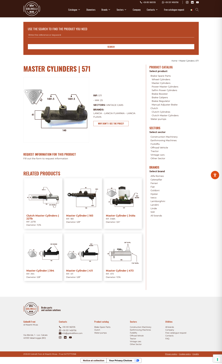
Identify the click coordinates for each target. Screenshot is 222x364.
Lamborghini (158, 201)
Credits (195, 354)
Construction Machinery (164, 136)
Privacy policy (171, 354)
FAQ (167, 339)
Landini (155, 204)
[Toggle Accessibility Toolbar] (215, 175)
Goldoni (155, 190)
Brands (104, 9)
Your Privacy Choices (120, 360)
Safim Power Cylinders (164, 90)
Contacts (151, 9)
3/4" (118, 222)
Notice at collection (93, 360)
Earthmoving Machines (164, 140)
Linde (154, 208)
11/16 (39, 225)
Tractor (155, 151)
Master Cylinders (161, 83)
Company (137, 9)
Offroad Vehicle (159, 147)
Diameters (90, 9)
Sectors (120, 9)
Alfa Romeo (157, 176)
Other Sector (158, 158)
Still (153, 212)
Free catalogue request (174, 9)
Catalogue (72, 9)
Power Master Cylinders (165, 86)
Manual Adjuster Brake (165, 104)
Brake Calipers (160, 97)
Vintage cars (114, 105)
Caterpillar (156, 179)
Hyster (154, 194)
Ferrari (154, 183)
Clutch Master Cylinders (165, 115)
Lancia (97, 113)
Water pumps (158, 119)
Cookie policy (185, 354)
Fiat (153, 186)
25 (101, 100)
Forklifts (155, 144)
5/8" (79, 222)
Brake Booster (160, 93)
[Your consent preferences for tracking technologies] (217, 359)
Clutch (154, 108)
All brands (156, 215)
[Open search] (197, 9)
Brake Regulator (161, 101)
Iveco (153, 197)
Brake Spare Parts (161, 75)
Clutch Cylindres (161, 111)
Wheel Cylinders (161, 79)
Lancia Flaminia (114, 113)
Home (174, 61)
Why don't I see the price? (111, 123)
